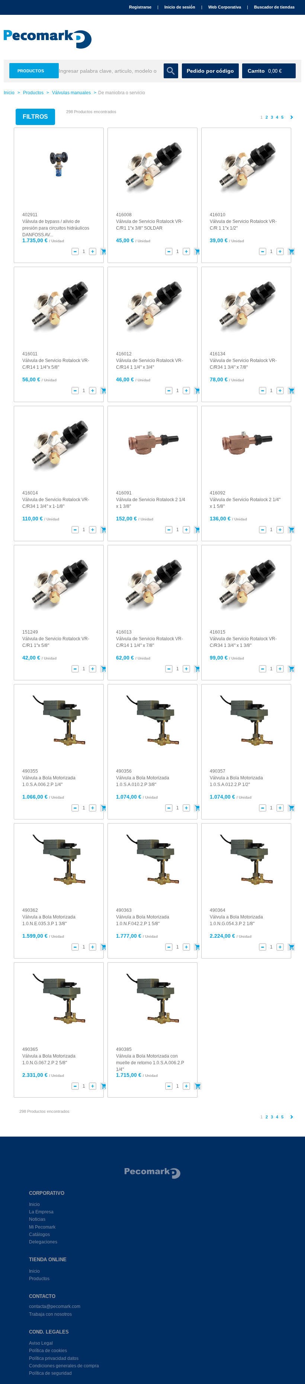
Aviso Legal (41, 1343)
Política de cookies (48, 1350)
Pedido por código (210, 71)
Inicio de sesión (179, 7)
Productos (30, 71)
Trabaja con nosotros (50, 1314)
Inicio (9, 92)
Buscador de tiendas (274, 7)
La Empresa (41, 1211)
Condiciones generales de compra (64, 1365)
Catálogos (39, 1234)
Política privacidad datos (53, 1358)
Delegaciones (43, 1242)
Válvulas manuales (71, 92)
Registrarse (140, 7)
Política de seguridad (50, 1373)
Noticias (37, 1219)
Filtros (35, 117)
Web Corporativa (224, 7)
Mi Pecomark (42, 1227)
